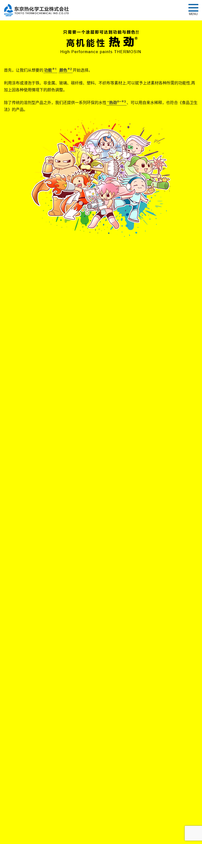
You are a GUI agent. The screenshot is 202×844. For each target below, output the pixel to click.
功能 (50, 70)
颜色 (65, 70)
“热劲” (116, 102)
